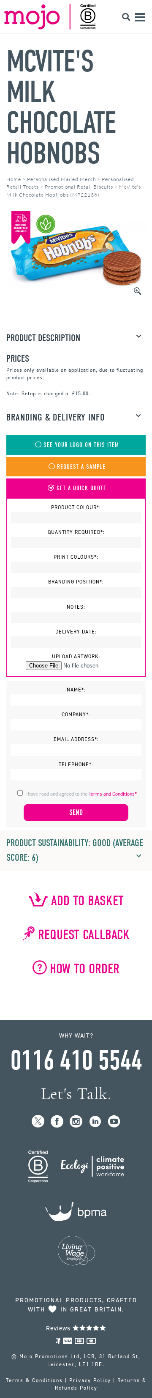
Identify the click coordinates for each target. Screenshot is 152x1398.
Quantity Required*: (76, 532)
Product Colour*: (76, 507)
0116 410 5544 (76, 1061)
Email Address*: (76, 739)
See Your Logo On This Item (81, 445)
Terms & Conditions (34, 1380)
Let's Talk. (76, 1093)
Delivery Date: (76, 631)
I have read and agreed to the (81, 794)
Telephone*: (76, 764)
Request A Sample (81, 466)
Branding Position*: (76, 581)
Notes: (76, 607)
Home (13, 179)
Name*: (76, 689)
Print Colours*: (76, 557)
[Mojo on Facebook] (57, 1122)
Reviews (59, 1328)
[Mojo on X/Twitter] (38, 1122)
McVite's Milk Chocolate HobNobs (61, 107)
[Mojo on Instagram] (76, 1122)
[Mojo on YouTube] (114, 1122)
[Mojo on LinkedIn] (95, 1122)
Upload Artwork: (76, 656)
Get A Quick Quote (81, 488)
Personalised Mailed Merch (61, 179)
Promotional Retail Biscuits (79, 187)
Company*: (76, 714)
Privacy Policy (90, 1380)
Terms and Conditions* (113, 794)
